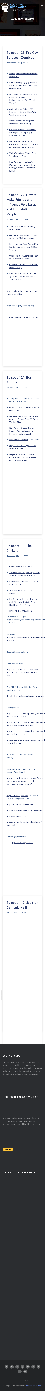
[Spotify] (22, 1367)
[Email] (25, 1371)
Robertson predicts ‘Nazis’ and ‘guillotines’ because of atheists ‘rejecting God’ (22, 276)
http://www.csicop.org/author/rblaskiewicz (25, 810)
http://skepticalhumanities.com (20, 804)
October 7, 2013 (12, 913)
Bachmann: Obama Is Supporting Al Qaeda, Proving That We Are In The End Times (23, 419)
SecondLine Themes (34, 1386)
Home (19, 1380)
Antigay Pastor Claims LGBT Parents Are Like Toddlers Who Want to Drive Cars (22, 112)
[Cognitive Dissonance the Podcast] (13, 7)
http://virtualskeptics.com (17, 795)
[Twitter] (12, 1367)
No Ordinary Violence (18, 439)
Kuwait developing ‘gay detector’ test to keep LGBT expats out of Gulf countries (23, 85)
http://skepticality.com (16, 816)
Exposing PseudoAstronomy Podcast (22, 317)
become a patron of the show (27, 1118)
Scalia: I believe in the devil (20, 567)
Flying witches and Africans (21, 611)
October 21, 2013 (13, 387)
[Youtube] (28, 1367)
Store (28, 1380)
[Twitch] (20, 1371)
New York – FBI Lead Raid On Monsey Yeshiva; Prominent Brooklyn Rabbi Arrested (21, 431)
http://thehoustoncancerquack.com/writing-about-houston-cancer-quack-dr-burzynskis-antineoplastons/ (25, 781)
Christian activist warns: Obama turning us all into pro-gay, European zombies (22, 132)
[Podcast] (33, 1367)
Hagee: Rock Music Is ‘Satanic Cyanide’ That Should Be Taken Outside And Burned (22, 457)
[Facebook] (6, 1367)
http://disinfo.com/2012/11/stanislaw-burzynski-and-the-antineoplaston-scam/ (23, 672)
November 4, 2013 (13, 63)
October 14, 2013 (13, 556)
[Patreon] (38, 1367)
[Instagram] (17, 1367)
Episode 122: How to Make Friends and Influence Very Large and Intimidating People (22, 204)
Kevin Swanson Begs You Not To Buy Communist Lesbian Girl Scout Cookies (24, 247)
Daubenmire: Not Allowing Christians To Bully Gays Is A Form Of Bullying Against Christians (24, 144)
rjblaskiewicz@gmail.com (22, 842)
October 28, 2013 (13, 219)
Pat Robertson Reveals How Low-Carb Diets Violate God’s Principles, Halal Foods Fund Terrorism (24, 602)
